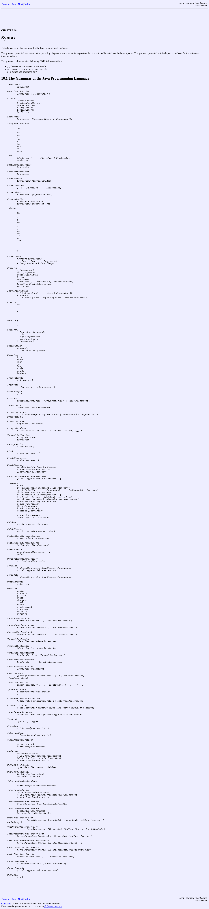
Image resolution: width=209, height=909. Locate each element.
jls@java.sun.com (53, 906)
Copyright (6, 903)
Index (27, 4)
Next (20, 4)
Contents (6, 4)
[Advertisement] (104, 20)
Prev (14, 4)
